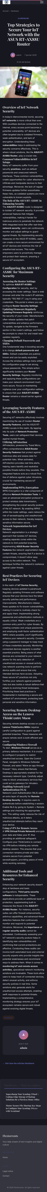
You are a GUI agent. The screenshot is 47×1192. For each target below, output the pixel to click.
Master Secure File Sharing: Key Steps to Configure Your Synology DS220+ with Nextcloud (23, 1108)
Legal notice (8, 1171)
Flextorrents (10, 1136)
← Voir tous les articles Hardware (18, 1063)
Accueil (5, 11)
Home (5, 1157)
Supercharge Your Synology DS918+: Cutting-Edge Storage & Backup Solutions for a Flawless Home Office (23, 1097)
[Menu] (41, 2)
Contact (6, 1176)
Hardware (15, 11)
